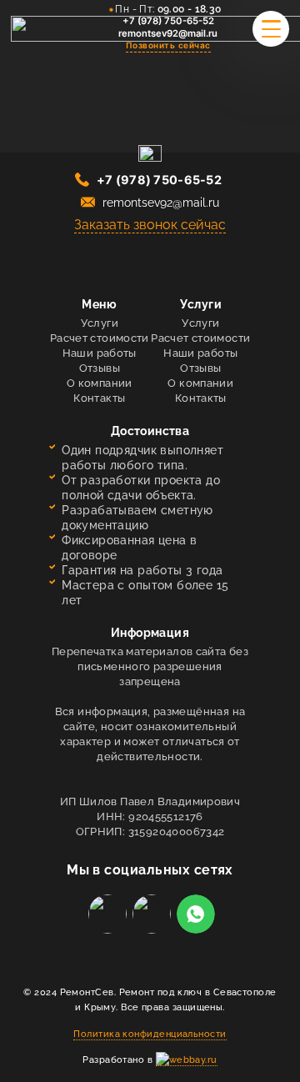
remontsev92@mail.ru (168, 33)
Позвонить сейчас (168, 45)
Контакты (99, 398)
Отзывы (99, 368)
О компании (99, 383)
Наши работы (99, 353)
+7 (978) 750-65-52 (168, 21)
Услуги (99, 323)
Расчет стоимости (99, 338)
